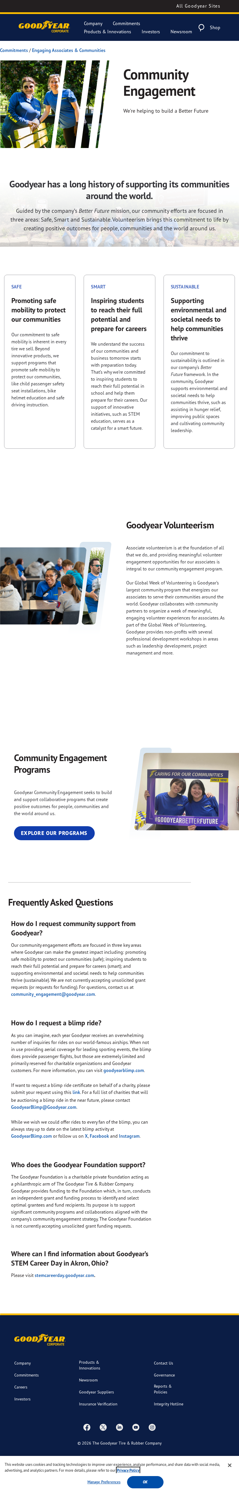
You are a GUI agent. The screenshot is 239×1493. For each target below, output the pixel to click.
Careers (20, 1386)
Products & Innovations (107, 31)
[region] (119, 1474)
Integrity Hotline (168, 1403)
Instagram (129, 1136)
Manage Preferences (103, 1482)
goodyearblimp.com (123, 1070)
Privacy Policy (128, 1470)
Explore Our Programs (54, 833)
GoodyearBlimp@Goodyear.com (43, 1107)
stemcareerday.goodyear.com (64, 1275)
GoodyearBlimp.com (31, 1136)
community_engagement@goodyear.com (53, 994)
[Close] (229, 1465)
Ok (145, 1482)
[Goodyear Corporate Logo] (44, 27)
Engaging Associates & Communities (69, 50)
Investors (151, 31)
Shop (215, 27)
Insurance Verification (98, 1403)
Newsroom (181, 31)
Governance (164, 1374)
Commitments (126, 23)
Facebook (99, 1136)
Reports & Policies (163, 1389)
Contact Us (163, 1362)
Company (93, 23)
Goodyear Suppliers (96, 1391)
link (76, 1092)
